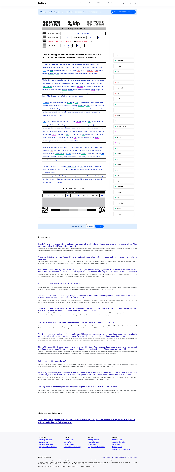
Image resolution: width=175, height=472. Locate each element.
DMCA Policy (132, 457)
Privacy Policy (105, 457)
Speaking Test (117, 439)
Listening (100, 3)
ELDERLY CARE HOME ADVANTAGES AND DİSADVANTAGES (59, 284)
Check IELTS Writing (124, 12)
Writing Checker (93, 439)
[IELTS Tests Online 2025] (42, 3)
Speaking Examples (118, 442)
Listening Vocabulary (46, 444)
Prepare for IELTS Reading (72, 447)
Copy (100, 226)
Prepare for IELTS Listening (48, 447)
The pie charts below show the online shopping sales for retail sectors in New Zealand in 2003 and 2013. (77, 322)
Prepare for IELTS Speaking (121, 449)
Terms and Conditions (119, 457)
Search (82, 3)
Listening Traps (44, 442)
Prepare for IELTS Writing (96, 447)
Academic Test (68, 439)
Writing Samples (93, 442)
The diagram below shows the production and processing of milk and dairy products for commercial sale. (77, 387)
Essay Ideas (92, 444)
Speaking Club (117, 447)
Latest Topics (116, 444)
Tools (91, 3)
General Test (68, 442)
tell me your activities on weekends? (52, 361)
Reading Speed (69, 444)
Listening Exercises (45, 439)
